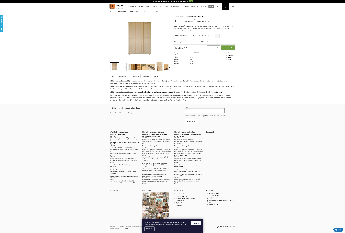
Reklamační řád (180, 200)
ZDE (191, 1)
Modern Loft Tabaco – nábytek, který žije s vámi (155, 153)
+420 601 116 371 (214, 198)
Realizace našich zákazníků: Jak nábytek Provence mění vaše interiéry (188, 175)
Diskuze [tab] (156, 76)
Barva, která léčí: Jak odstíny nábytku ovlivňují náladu (123, 154)
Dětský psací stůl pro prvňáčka (118, 134)
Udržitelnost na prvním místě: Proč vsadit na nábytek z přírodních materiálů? (154, 135)
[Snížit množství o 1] (209, 48)
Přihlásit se (191, 122)
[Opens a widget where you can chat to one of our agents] (338, 230)
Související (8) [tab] (122, 76)
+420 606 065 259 (214, 195)
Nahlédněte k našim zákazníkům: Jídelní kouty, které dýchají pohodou (187, 154)
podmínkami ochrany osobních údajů (214, 115)
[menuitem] (132, 6)
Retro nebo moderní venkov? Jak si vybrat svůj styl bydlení (124, 143)
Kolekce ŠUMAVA (194, 53)
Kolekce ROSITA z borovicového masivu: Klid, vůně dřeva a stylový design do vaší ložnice (155, 164)
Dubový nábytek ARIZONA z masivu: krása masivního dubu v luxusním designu (154, 175)
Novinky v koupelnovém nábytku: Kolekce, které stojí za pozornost (187, 135)
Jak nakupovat (180, 194)
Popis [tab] (112, 76)
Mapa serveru (179, 205)
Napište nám (179, 203)
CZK (210, 6)
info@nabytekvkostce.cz (216, 193)
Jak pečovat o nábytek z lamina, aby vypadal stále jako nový (124, 165)
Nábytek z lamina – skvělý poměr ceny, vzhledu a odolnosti (124, 176)
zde (185, 224)
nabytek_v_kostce (214, 204)
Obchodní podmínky (181, 196)
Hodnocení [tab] (146, 76)
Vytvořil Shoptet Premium (227, 226)
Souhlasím (195, 223)
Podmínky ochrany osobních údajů (185, 198)
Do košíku (229, 48)
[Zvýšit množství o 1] (217, 48)
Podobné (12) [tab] (135, 76)
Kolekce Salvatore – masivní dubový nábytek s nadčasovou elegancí (187, 165)
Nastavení (149, 229)
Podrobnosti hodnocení (196, 16)
